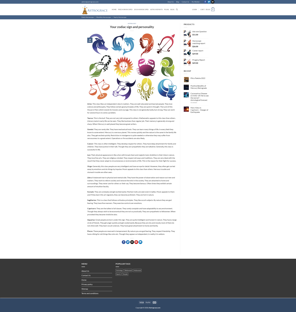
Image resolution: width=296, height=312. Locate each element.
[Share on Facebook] (124, 242)
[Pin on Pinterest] (136, 242)
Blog (177, 2)
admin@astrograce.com (90, 2)
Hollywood (137, 270)
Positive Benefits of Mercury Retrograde (199, 87)
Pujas (166, 9)
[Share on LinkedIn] (140, 242)
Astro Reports (156, 9)
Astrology (132, 23)
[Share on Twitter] (128, 242)
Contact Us (185, 2)
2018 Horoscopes (141, 9)
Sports (118, 274)
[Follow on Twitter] (209, 2)
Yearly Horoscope (119, 17)
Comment (194, 102)
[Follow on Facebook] (205, 2)
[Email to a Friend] (132, 242)
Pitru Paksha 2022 (198, 78)
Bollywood (128, 270)
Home (114, 9)
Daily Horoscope (88, 17)
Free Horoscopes (125, 9)
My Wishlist (196, 2)
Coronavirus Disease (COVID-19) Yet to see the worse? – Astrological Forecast (200, 96)
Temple (125, 274)
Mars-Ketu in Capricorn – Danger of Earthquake (199, 110)
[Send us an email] (212, 2)
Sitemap (85, 289)
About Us (171, 2)
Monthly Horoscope (103, 17)
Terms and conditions (90, 293)
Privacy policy (87, 284)
